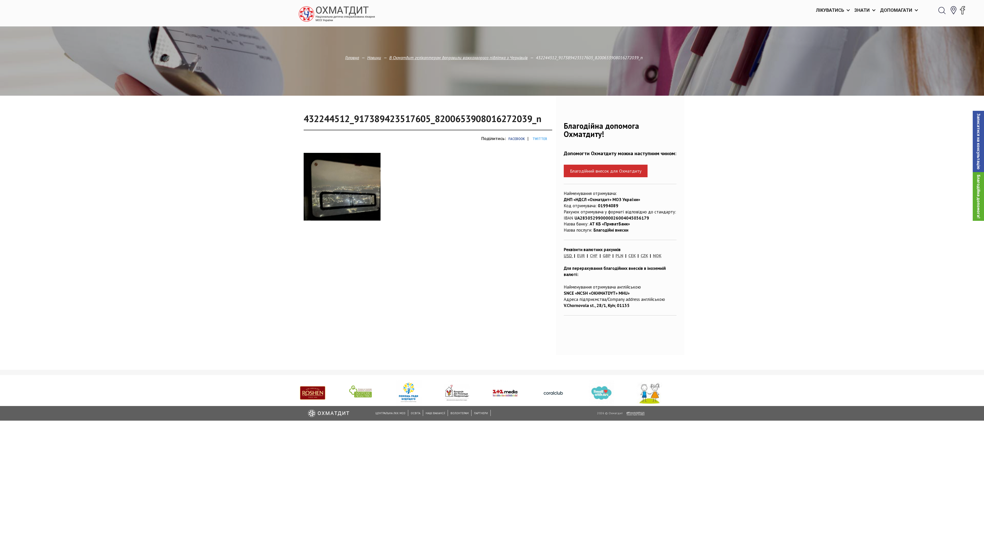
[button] (978, 141)
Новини (374, 58)
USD (568, 256)
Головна (352, 58)
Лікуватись (830, 10)
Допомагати (896, 10)
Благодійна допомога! (978, 196)
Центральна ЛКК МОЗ (390, 413)
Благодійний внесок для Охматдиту (605, 171)
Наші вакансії (435, 413)
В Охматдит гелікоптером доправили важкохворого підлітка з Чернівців (458, 58)
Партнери (481, 413)
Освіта (415, 413)
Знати (862, 10)
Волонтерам (459, 413)
